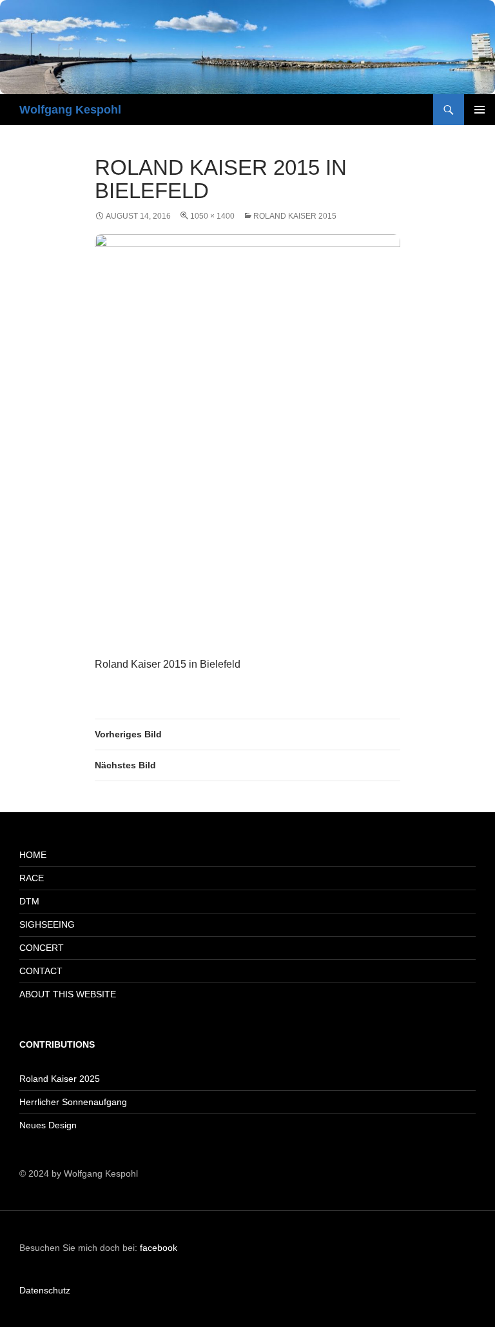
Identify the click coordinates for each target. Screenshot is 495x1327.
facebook (158, 1247)
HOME (32, 855)
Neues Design (48, 1125)
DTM (29, 901)
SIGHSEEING (47, 924)
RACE (31, 878)
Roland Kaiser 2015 (294, 216)
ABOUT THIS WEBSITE (67, 994)
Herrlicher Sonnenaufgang (73, 1102)
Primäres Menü (479, 109)
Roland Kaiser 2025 (59, 1078)
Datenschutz (44, 1290)
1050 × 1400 (212, 216)
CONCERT (41, 948)
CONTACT (41, 971)
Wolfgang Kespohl (70, 109)
